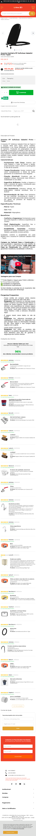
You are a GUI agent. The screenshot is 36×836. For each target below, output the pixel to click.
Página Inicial (4, 18)
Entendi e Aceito (10, 832)
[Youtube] (20, 785)
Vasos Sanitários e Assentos (25, 18)
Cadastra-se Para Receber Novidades (18, 740)
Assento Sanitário (5, 19)
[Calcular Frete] (33, 111)
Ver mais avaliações (18, 706)
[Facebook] (11, 785)
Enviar (17, 728)
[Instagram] (15, 785)
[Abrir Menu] (2, 7)
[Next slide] (33, 33)
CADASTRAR (18, 756)
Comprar (22, 92)
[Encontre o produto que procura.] (32, 13)
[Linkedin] (24, 785)
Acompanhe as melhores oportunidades (18, 741)
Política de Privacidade (18, 828)
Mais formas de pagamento (7, 73)
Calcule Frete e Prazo (6, 110)
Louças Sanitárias (13, 18)
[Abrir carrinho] (33, 7)
